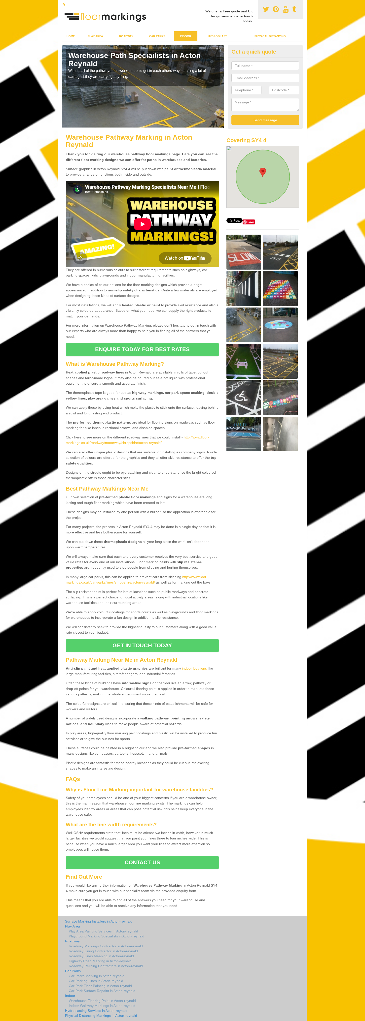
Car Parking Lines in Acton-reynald (96, 981)
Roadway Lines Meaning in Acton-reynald (101, 956)
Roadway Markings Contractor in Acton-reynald (106, 946)
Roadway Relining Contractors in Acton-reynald (106, 966)
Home (71, 36)
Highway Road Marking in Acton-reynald (100, 961)
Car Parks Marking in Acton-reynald (96, 976)
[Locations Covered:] (64, 4)
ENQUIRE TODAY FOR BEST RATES (142, 349)
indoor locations (194, 668)
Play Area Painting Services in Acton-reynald (103, 931)
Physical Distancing (270, 36)
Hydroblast (217, 36)
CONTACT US (142, 862)
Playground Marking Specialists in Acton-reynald (106, 936)
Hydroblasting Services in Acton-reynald (96, 1011)
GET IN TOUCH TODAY (142, 645)
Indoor (185, 36)
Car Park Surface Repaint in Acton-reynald (102, 991)
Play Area (95, 36)
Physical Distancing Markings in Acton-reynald (101, 1016)
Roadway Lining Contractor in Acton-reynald (103, 951)
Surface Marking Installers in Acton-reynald (98, 921)
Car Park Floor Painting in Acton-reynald (100, 986)
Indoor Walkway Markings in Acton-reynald (102, 1006)
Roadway (126, 36)
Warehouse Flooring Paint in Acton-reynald (102, 1001)
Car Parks (157, 36)
